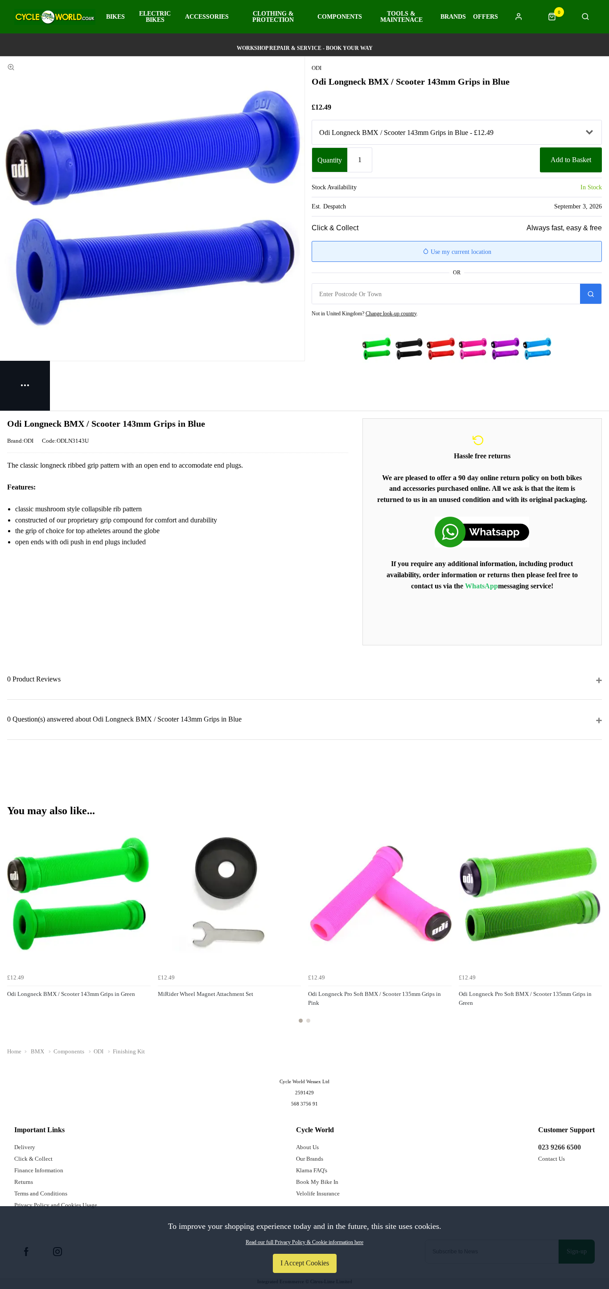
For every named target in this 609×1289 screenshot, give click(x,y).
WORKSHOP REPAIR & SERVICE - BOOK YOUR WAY (305, 48)
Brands (453, 17)
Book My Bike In (317, 1182)
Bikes (115, 17)
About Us (307, 1147)
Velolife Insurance (318, 1193)
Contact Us (551, 1158)
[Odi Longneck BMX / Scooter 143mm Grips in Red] (441, 348)
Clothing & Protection (273, 17)
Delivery (24, 1147)
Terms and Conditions (40, 1193)
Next (594, 928)
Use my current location (460, 252)
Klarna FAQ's (311, 1170)
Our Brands (309, 1158)
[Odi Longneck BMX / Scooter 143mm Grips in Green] (376, 348)
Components (339, 17)
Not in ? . (365, 313)
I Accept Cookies (304, 1263)
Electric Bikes (155, 17)
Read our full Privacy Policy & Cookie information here (304, 1242)
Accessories (207, 17)
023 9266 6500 (559, 1147)
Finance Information (38, 1170)
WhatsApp (481, 586)
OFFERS (485, 17)
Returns (23, 1182)
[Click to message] (482, 532)
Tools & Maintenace (401, 17)
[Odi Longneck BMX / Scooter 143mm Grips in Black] (409, 348)
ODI (316, 68)
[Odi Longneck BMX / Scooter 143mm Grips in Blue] (537, 348)
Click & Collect (33, 1158)
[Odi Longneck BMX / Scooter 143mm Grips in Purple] (505, 348)
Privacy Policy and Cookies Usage (55, 1205)
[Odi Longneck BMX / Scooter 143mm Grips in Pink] (473, 348)
